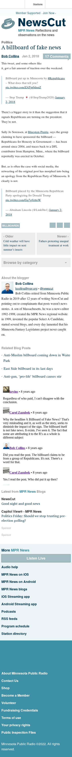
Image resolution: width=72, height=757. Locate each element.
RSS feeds (9, 618)
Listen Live (36, 558)
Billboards (10, 225)
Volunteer (8, 702)
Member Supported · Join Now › (36, 12)
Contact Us (9, 680)
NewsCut (8, 499)
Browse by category (20, 262)
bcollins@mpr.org (26, 288)
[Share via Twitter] (53, 225)
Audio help (9, 567)
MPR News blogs (14, 589)
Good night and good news (20, 503)
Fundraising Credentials (19, 710)
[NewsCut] (42, 25)
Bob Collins (10, 56)
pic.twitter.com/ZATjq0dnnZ (23, 87)
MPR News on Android (18, 581)
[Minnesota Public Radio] (13, 4)
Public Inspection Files (18, 732)
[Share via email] (67, 225)
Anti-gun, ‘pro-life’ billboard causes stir (32, 376)
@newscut (46, 288)
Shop (5, 688)
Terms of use (11, 717)
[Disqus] (36, 435)
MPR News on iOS (15, 574)
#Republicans (56, 78)
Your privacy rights (15, 725)
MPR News (26, 30)
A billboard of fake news (31, 47)
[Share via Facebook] (60, 225)
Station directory (14, 633)
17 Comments (57, 56)
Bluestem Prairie (38, 132)
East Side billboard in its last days (28, 368)
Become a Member (15, 695)
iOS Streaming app (15, 596)
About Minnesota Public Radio (24, 673)
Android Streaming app (19, 604)
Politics (7, 42)
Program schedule (15, 626)
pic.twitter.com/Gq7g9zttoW (23, 200)
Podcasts (8, 611)
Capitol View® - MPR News (21, 511)
